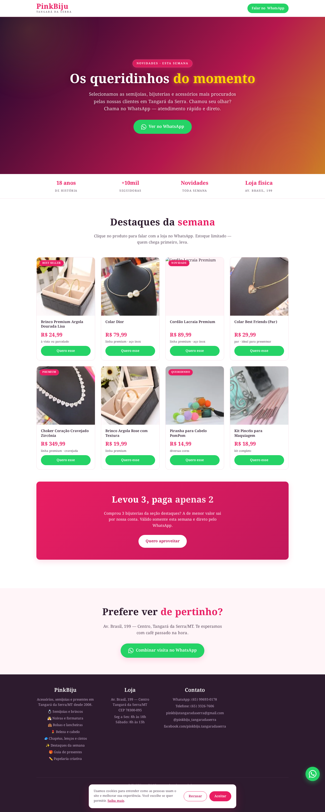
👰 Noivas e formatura (65, 718)
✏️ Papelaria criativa (65, 759)
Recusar (195, 796)
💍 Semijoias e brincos (65, 711)
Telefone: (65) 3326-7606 (195, 706)
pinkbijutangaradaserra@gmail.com (195, 713)
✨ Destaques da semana (65, 745)
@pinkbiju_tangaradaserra (194, 719)
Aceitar (220, 796)
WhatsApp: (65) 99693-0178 (195, 699)
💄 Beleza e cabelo (65, 732)
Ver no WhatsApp (166, 127)
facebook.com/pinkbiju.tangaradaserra (195, 726)
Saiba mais (116, 801)
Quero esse (66, 351)
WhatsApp (268, 8)
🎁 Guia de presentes (65, 752)
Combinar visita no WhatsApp (166, 650)
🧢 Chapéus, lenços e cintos (65, 738)
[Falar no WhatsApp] (312, 774)
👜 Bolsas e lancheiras (65, 725)
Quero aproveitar (163, 541)
